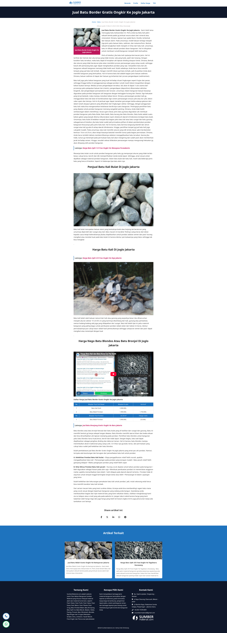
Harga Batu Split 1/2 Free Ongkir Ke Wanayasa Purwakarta (106, 148)
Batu (99, 22)
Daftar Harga (145, 3)
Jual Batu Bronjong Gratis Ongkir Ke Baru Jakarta (102, 425)
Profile (135, 3)
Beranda (127, 3)
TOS (154, 3)
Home (94, 22)
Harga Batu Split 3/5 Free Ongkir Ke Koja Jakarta (102, 258)
